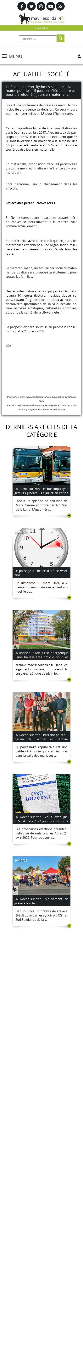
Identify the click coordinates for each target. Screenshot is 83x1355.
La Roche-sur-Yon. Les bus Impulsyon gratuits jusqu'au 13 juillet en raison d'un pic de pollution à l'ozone (41, 493)
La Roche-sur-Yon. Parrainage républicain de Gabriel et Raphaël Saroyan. (41, 739)
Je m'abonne (41, 27)
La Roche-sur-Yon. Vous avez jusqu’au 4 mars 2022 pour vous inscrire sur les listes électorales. (41, 821)
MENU (15, 56)
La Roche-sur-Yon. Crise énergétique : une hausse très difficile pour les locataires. (41, 657)
